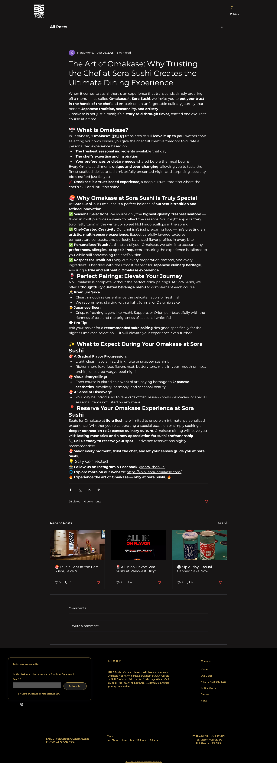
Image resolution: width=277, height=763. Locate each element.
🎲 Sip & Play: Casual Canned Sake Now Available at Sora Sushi (196, 569)
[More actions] (206, 52)
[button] (235, 13)
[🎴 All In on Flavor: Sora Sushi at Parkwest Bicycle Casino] (138, 545)
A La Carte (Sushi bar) (210, 682)
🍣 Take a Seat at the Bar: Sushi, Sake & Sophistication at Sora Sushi (76, 569)
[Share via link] (98, 490)
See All (222, 522)
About (204, 669)
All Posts (58, 27)
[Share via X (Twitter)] (80, 490)
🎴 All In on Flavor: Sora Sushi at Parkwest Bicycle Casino (138, 569)
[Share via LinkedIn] (89, 490)
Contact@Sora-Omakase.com (72, 739)
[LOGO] (39, 11)
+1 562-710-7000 (65, 742)
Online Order (208, 688)
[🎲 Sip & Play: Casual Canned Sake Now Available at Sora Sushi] (199, 545)
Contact (205, 694)
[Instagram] (22, 704)
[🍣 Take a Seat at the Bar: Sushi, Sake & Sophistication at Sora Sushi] (77, 545)
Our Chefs (206, 676)
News (204, 700)
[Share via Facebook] (70, 490)
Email (17, 679)
